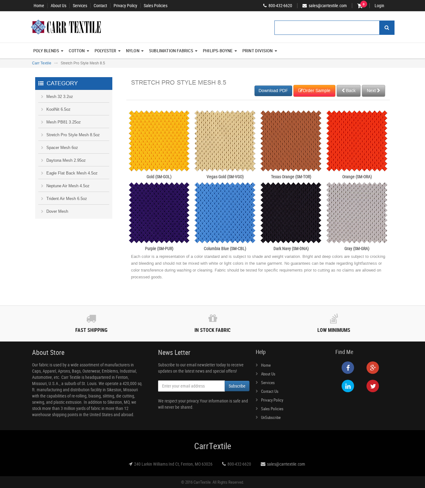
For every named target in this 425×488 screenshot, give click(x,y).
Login (379, 5)
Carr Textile (41, 63)
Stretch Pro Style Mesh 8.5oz (73, 134)
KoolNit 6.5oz (58, 109)
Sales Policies (155, 5)
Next (372, 91)
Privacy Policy (125, 5)
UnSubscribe (271, 417)
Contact (100, 5)
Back (350, 91)
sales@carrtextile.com (286, 464)
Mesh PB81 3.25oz (63, 122)
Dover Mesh (57, 211)
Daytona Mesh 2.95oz (66, 160)
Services (80, 5)
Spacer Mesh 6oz (62, 147)
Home (39, 5)
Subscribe (237, 386)
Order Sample (316, 91)
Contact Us (269, 391)
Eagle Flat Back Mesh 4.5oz (72, 173)
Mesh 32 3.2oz (59, 96)
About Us (58, 5)
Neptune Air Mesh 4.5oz (68, 186)
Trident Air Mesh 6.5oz (66, 198)
